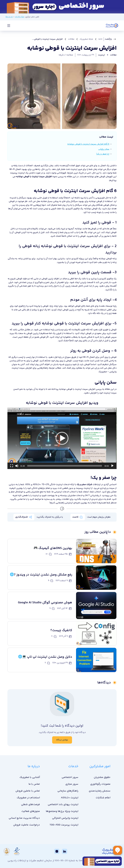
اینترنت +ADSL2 (69, 798)
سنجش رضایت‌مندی (99, 791)
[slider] (64, 466)
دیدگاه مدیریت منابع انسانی (24, 818)
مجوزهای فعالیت (30, 811)
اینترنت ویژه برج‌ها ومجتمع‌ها (62, 811)
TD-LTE (45, 484)
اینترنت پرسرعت (17, 173)
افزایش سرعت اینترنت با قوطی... (47, 39)
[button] (62, 438)
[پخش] (112, 465)
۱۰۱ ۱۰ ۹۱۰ (9, 16)
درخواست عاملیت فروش (26, 825)
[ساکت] (16, 465)
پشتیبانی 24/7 (92, 495)
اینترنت (101, 55)
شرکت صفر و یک (84, 484)
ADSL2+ (37, 484)
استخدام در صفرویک (28, 798)
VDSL (28, 484)
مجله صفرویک (86, 39)
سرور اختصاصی (70, 777)
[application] (62, 438)
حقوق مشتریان (102, 777)
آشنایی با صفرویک (30, 777)
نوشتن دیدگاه (62, 739)
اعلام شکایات (103, 798)
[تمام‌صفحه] (11, 465)
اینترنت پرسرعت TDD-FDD (64, 825)
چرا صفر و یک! (102, 154)
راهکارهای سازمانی (67, 791)
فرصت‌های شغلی (30, 804)
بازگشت (108, 39)
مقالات (71, 39)
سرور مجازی (71, 784)
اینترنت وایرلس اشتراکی (65, 818)
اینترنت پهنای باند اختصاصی (63, 804)
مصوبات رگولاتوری (100, 784)
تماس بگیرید (16, 499)
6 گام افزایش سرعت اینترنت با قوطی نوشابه (88, 144)
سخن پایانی (103, 149)
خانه (100, 39)
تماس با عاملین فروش (28, 791)
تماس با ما (34, 784)
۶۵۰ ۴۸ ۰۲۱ (19, 16)
